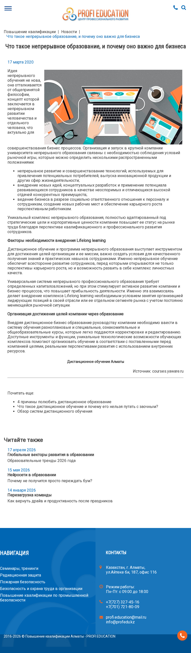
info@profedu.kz (120, 622)
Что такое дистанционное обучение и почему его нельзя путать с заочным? (87, 406)
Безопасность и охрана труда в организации (41, 588)
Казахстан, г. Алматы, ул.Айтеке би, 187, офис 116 (131, 570)
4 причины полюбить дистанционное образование (64, 401)
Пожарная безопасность (22, 582)
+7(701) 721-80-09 (122, 606)
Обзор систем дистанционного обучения (54, 411)
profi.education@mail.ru (126, 617)
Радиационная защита (20, 575)
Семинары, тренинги (19, 568)
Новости (69, 31)
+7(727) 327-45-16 (122, 602)
